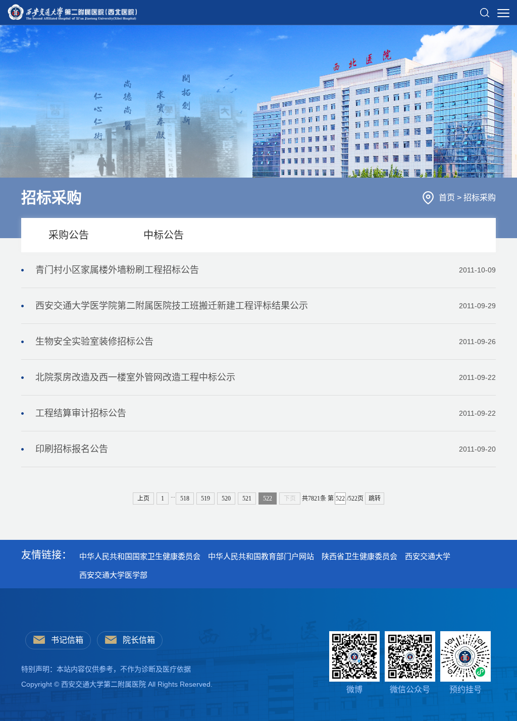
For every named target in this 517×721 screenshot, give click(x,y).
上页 (143, 498)
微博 (354, 689)
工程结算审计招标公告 (265, 413)
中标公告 (163, 235)
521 (246, 498)
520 (226, 498)
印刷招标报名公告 (265, 449)
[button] (484, 8)
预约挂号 (465, 689)
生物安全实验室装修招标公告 (265, 342)
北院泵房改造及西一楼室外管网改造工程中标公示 (265, 377)
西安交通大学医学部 (113, 575)
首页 (448, 197)
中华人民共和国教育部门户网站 (261, 556)
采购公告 (68, 235)
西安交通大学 (427, 556)
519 (205, 498)
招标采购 (479, 197)
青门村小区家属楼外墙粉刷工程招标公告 (265, 270)
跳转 (375, 498)
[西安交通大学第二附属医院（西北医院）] (72, 10)
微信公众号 (410, 689)
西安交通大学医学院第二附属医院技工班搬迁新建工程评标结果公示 (265, 306)
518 (184, 498)
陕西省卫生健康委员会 (359, 556)
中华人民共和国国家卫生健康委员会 (139, 556)
